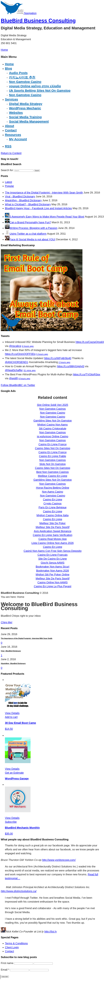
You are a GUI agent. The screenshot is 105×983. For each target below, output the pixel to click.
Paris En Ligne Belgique (52, 507)
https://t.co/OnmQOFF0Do (20, 354)
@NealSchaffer (14, 370)
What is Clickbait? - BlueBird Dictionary (28, 204)
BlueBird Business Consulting (38, 21)
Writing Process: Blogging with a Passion (33, 228)
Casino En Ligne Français (53, 554)
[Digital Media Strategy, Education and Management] (12, 13)
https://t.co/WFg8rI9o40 (57, 358)
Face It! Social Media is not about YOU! (32, 239)
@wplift (13, 378)
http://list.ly (50, 931)
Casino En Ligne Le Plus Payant (52, 586)
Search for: (7, 170)
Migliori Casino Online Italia (52, 515)
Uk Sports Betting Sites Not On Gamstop (39, 90)
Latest (8, 182)
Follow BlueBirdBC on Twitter (18, 385)
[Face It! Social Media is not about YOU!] (7, 239)
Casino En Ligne (52, 499)
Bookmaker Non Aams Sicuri (52, 566)
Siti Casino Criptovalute (52, 428)
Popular (9, 186)
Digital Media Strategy (25, 104)
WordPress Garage (17, 778)
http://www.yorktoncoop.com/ (59, 859)
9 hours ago (24, 378)
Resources (13, 135)
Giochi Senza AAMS (52, 562)
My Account (18, 139)
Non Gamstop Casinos (52, 408)
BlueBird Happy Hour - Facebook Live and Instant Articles (38, 208)
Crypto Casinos (52, 503)
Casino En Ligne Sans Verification (52, 535)
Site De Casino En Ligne (52, 558)
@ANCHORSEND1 (16, 362)
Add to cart (11, 717)
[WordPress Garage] (18, 762)
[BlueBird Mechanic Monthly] (18, 811)
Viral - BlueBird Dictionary (20, 196)
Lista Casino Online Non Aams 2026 (52, 542)
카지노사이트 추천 (22, 77)
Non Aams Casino (52, 491)
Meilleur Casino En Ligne (52, 475)
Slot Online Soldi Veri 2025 (52, 404)
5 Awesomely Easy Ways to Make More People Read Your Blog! (47, 216)
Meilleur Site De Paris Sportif (52, 527)
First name (7, 963)
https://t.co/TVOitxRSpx (86, 374)
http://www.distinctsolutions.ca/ (19, 891)
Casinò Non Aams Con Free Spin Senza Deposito (53, 550)
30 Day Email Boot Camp (20, 722)
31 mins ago (29, 370)
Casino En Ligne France (52, 444)
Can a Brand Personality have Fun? (30, 222)
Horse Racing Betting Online (52, 487)
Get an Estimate (14, 772)
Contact (9, 951)
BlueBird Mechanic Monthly (22, 827)
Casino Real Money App (52, 538)
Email (5, 969)
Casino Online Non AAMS (52, 582)
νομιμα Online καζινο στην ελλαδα (35, 86)
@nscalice (15, 346)
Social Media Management (29, 121)
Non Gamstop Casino (25, 82)
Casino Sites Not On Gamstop (52, 448)
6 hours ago (28, 346)
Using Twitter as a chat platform (28, 233)
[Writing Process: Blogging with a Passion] (7, 228)
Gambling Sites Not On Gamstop (52, 420)
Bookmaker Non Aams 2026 (52, 570)
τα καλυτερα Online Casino (52, 436)
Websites (16, 112)
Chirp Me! (6, 622)
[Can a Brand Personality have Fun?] (7, 222)
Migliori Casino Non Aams (52, 424)
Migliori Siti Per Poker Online (52, 574)
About (9, 126)
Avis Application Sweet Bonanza (52, 531)
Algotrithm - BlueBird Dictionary (23, 200)
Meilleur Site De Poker (52, 523)
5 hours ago (42, 354)
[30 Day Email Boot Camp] (18, 706)
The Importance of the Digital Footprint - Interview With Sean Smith (44, 192)
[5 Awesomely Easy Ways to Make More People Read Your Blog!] (7, 216)
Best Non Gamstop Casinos (52, 471)
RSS (8, 146)
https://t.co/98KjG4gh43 (70, 366)
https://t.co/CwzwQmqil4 (90, 342)
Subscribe (11, 821)
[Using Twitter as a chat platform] (7, 233)
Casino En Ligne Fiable (52, 456)
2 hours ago (64, 362)
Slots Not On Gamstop (52, 464)
